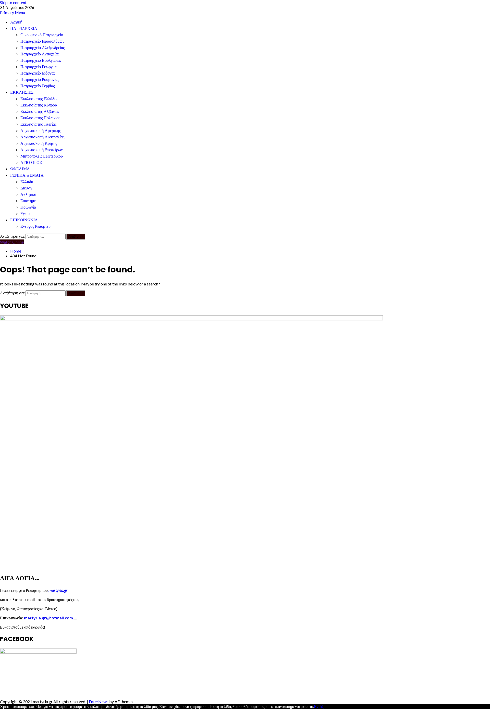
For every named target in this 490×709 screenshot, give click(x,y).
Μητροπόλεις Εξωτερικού (41, 156)
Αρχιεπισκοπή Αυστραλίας (42, 137)
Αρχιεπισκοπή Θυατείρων (41, 150)
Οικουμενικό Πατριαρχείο (41, 35)
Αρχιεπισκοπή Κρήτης (38, 143)
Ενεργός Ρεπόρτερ (35, 226)
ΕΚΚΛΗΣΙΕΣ (21, 92)
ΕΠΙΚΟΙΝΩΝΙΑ (24, 220)
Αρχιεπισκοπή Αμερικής (40, 131)
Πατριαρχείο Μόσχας (37, 73)
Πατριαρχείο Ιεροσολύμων (42, 41)
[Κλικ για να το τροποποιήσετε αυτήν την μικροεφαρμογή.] (75, 619)
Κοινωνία (28, 207)
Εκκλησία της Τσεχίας (38, 124)
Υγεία (25, 214)
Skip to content (13, 2)
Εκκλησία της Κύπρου (38, 105)
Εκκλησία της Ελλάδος (39, 99)
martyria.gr (57, 590)
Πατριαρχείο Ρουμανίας (39, 79)
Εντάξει (320, 706)
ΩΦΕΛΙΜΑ (20, 169)
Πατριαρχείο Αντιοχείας (39, 54)
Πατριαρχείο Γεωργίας (38, 67)
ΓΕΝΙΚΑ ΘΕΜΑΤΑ (27, 175)
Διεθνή (26, 188)
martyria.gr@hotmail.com (48, 617)
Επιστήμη (28, 201)
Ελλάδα (26, 182)
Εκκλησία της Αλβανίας (39, 111)
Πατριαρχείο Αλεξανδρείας (42, 48)
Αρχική (16, 22)
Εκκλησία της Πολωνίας (40, 118)
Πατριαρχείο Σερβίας (37, 86)
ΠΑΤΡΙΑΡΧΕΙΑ (23, 28)
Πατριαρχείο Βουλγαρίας (40, 60)
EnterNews (98, 701)
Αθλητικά (28, 194)
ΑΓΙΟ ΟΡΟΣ (31, 162)
